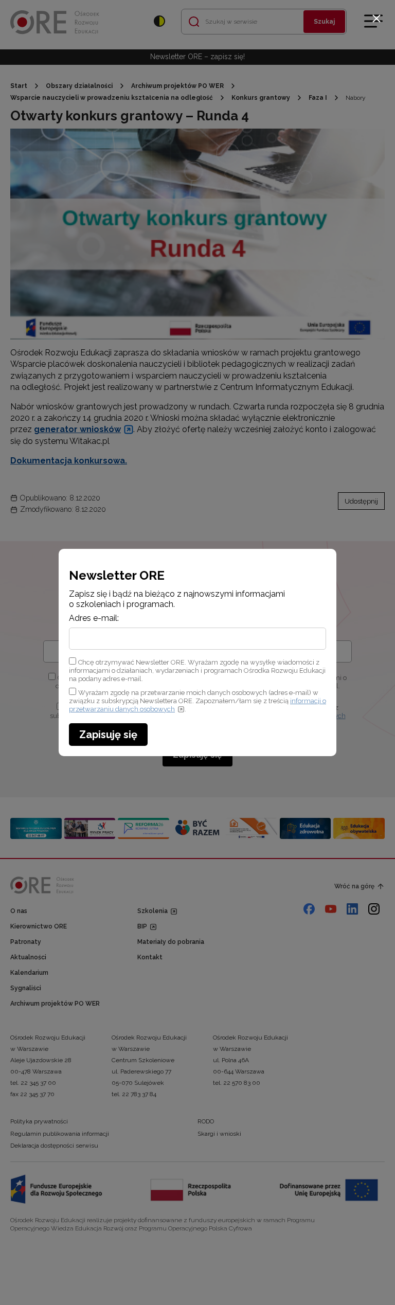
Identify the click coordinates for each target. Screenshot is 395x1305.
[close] (376, 18)
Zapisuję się (108, 734)
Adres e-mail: (94, 618)
